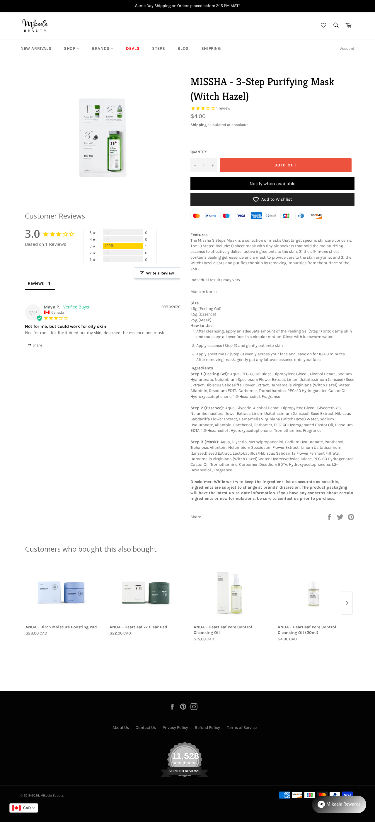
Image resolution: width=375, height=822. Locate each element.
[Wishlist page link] (322, 25)
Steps (158, 48)
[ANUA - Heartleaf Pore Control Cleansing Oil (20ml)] (314, 592)
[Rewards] (339, 804)
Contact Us (146, 727)
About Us (120, 727)
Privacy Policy (175, 727)
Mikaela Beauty (51, 795)
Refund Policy (207, 727)
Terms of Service (242, 727)
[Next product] (347, 603)
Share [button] (37, 345)
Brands (101, 48)
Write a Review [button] (160, 273)
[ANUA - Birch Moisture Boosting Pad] (61, 592)
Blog (183, 48)
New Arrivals (36, 48)
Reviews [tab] (36, 283)
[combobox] (23, 808)
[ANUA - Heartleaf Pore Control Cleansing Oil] (229, 592)
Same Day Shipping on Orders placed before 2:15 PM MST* (187, 5)
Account (347, 48)
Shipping (211, 48)
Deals (132, 48)
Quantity (198, 152)
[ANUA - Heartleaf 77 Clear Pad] (145, 592)
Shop (70, 48)
